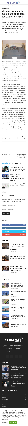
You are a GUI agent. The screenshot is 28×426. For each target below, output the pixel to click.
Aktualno (14, 5)
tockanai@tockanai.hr (18, 352)
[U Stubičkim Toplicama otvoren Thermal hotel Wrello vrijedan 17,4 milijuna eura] (5, 325)
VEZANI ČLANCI (6, 163)
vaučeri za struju (22, 138)
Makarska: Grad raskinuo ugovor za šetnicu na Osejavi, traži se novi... (18, 317)
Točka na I (7, 32)
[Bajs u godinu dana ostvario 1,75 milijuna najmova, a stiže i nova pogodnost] (5, 301)
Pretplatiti (22, 234)
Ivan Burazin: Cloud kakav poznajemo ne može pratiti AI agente (18, 383)
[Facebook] (3, 144)
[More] (19, 36)
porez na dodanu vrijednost (19, 136)
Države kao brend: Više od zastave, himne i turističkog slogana (17, 309)
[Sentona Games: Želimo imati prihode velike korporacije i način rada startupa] (5, 376)
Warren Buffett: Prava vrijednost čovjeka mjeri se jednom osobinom (18, 268)
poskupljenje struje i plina (7, 138)
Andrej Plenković (5, 136)
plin (11, 136)
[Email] (13, 144)
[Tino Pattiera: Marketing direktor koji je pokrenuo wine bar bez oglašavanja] (5, 258)
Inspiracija (5, 240)
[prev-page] (3, 192)
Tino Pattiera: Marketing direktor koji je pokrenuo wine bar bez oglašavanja (17, 258)
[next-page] (5, 192)
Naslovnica (4, 5)
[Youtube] (20, 356)
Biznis (9, 5)
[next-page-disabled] (5, 275)
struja (15, 138)
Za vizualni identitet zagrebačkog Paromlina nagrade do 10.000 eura (17, 285)
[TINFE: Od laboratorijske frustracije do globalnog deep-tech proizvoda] (5, 368)
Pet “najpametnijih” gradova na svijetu (6, 155)
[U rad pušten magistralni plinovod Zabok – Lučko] (5, 185)
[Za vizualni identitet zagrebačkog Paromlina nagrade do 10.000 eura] (5, 285)
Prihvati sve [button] (13, 422)
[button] (2, 2)
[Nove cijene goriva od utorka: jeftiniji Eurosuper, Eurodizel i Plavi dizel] (5, 169)
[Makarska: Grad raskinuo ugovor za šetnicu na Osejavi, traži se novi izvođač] (5, 317)
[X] (6, 144)
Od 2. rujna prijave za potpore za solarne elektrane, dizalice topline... (18, 293)
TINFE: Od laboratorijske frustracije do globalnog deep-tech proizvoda (18, 367)
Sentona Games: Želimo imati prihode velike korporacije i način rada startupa (18, 375)
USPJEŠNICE (5, 362)
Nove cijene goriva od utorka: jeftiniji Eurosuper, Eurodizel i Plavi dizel (17, 169)
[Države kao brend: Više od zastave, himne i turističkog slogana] (5, 309)
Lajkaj (23, 224)
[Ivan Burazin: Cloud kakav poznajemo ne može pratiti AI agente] (5, 383)
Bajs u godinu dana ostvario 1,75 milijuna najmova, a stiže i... (18, 301)
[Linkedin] (10, 144)
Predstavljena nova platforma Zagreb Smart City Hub (21, 156)
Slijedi (23, 228)
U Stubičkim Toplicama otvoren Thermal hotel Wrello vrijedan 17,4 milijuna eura (18, 324)
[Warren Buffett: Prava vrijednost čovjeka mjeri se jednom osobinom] (5, 268)
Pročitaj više (5, 422)
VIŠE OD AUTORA (16, 163)
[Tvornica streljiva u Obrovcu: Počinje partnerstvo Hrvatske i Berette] (5, 176)
